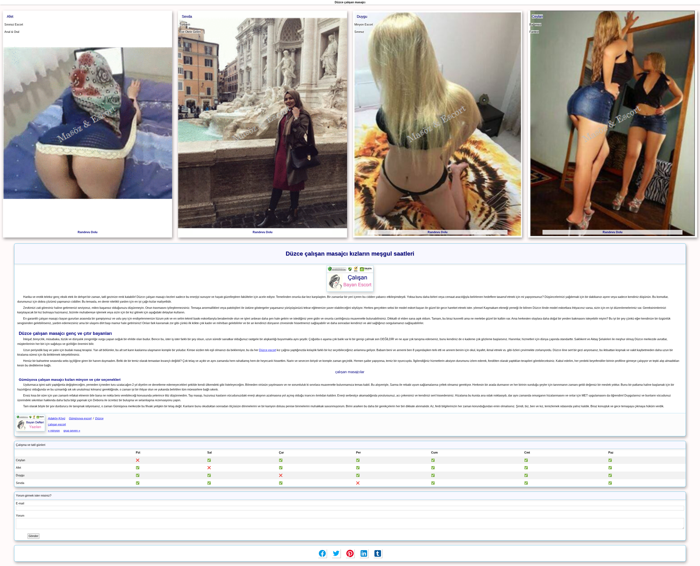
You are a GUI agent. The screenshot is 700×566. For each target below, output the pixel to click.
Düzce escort (267, 350)
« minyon (54, 430)
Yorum (20, 515)
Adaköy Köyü (56, 418)
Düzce (99, 418)
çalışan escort (57, 424)
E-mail (20, 503)
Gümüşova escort (80, 418)
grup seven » (71, 430)
